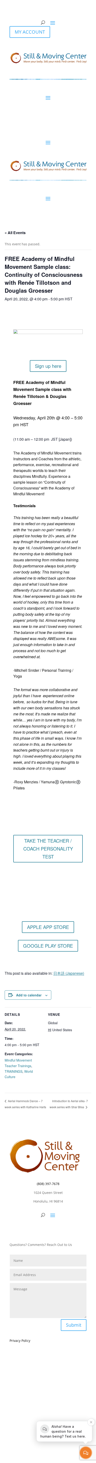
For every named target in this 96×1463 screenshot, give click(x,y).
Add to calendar (28, 995)
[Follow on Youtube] (57, 1229)
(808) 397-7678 (48, 1184)
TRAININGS (13, 1071)
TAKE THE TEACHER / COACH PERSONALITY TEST (48, 848)
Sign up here (48, 365)
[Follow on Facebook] (38, 1229)
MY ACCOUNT (30, 32)
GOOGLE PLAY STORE (48, 945)
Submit (73, 1325)
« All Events (15, 232)
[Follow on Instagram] (48, 1229)
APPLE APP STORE (48, 927)
